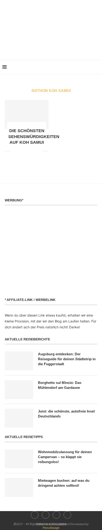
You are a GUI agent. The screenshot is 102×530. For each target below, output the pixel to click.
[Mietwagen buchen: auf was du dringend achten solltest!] (19, 487)
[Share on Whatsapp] (24, 151)
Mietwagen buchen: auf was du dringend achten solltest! (63, 482)
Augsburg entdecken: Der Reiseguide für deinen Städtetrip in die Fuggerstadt (67, 359)
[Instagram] (47, 49)
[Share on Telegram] (29, 151)
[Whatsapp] (61, 49)
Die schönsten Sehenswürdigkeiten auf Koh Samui (33, 136)
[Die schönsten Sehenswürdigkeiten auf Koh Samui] (27, 114)
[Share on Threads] (34, 151)
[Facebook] (41, 49)
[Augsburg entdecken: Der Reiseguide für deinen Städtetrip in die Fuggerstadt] (19, 361)
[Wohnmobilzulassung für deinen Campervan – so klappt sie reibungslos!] (19, 458)
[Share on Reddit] (19, 151)
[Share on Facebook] (14, 151)
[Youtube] (54, 49)
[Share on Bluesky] (39, 151)
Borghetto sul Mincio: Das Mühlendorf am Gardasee (59, 385)
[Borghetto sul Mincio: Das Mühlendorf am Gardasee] (19, 389)
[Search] (97, 67)
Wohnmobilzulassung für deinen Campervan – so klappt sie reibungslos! (65, 457)
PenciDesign (51, 528)
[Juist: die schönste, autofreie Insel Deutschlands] (19, 418)
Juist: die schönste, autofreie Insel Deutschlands (66, 413)
